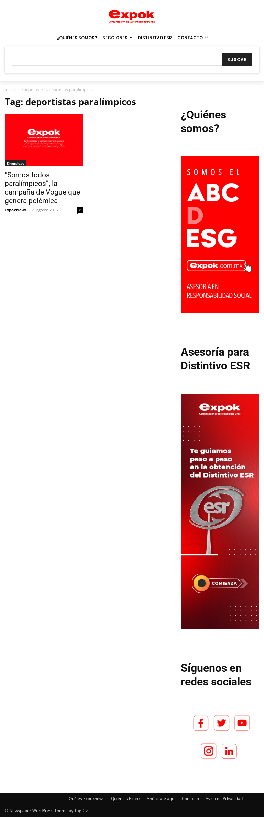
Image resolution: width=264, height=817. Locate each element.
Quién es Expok (125, 799)
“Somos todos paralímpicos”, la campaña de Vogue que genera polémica (42, 188)
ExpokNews (15, 209)
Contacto (190, 799)
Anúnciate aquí (161, 799)
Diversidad (15, 163)
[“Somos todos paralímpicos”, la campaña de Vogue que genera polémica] (44, 140)
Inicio (10, 89)
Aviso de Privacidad (224, 799)
